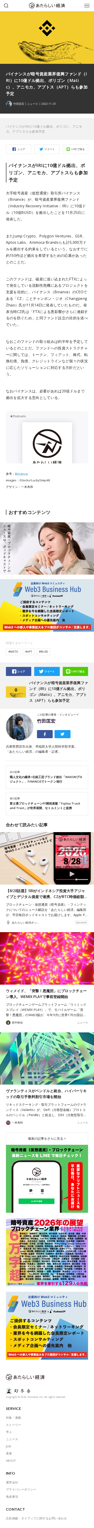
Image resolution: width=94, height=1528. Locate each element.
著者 (9, 1453)
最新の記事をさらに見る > (47, 1138)
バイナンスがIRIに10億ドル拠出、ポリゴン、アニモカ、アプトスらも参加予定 (44, 129)
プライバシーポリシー (21, 1489)
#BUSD (43, 652)
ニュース (32, 104)
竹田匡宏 (46, 721)
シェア (21, 149)
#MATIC (13, 652)
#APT (28, 652)
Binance (21, 474)
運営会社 (12, 1482)
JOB (8, 1446)
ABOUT (11, 1461)
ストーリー (13, 1425)
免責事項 (12, 1497)
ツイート (49, 149)
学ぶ (9, 1432)
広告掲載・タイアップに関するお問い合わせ (36, 1518)
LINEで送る (78, 149)
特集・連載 (13, 1418)
